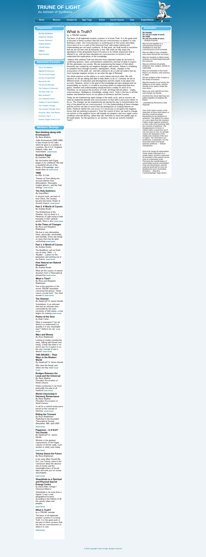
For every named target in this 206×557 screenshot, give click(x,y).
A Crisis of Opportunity (47, 78)
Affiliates (42, 51)
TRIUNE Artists (44, 47)
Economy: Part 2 (45, 116)
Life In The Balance (46, 67)
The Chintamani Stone (47, 99)
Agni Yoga (87, 20)
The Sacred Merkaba (46, 85)
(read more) (53, 170)
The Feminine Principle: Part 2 (49, 109)
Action (102, 20)
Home (41, 20)
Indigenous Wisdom (46, 37)
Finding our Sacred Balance (49, 102)
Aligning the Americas (46, 71)
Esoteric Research (45, 40)
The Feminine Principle (47, 106)
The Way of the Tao (46, 92)
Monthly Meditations (46, 33)
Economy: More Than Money (49, 112)
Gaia (132, 20)
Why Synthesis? (45, 95)
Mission (56, 20)
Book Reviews (44, 54)
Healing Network (45, 44)
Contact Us (72, 20)
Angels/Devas (147, 20)
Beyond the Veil (44, 81)
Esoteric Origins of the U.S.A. (49, 119)
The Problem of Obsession (48, 88)
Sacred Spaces (117, 20)
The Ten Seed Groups (47, 74)
